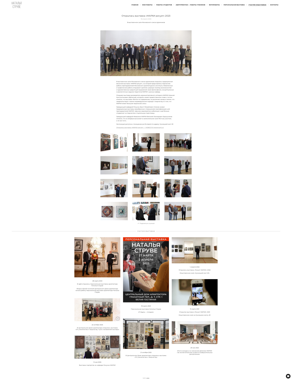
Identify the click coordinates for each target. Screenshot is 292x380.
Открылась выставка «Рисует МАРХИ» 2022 (195, 270)
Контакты (274, 5)
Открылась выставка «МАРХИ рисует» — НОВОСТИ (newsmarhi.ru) (140, 127)
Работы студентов (164, 5)
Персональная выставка (234, 5)
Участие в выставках (257, 5)
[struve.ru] (17, 5)
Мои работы (147, 5)
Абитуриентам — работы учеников (190, 5)
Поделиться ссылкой (147, 223)
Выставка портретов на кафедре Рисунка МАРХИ (97, 365)
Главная (134, 5)
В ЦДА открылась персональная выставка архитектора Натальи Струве (97, 285)
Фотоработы (214, 5)
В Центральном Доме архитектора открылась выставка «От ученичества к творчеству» (146, 356)
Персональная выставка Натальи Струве (146, 309)
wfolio (148, 378)
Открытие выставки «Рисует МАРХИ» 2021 (194, 312)
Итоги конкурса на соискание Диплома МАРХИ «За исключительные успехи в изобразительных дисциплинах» (194, 352)
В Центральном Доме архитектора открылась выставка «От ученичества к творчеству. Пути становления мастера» (97, 328)
